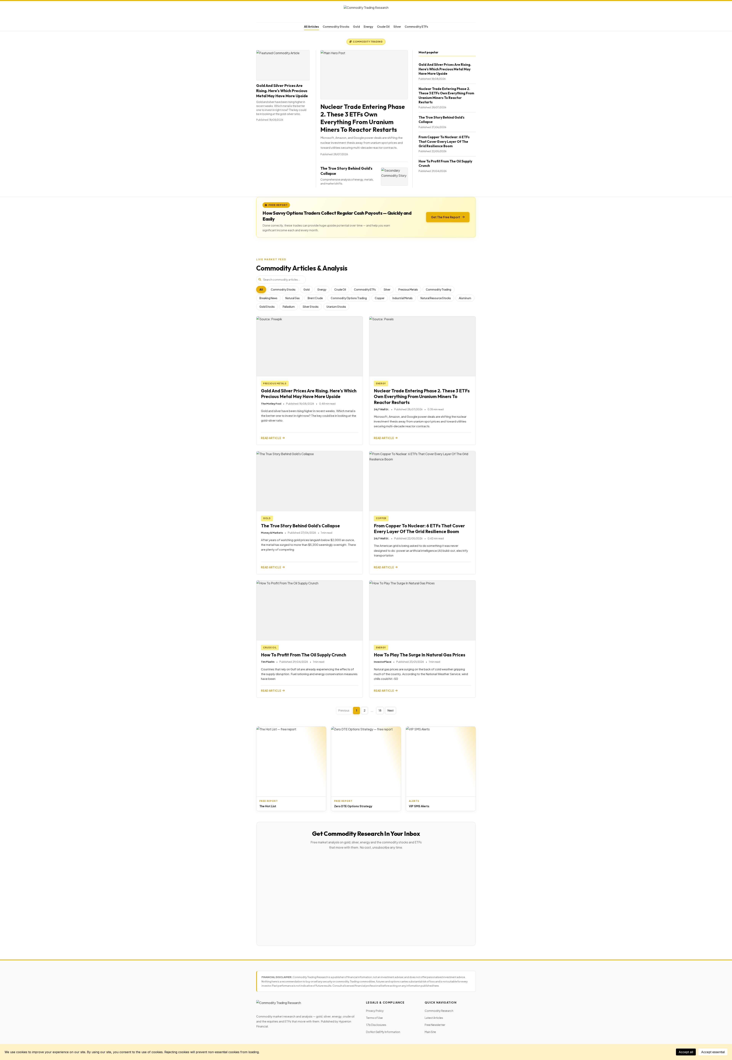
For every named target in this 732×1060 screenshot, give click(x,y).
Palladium (289, 306)
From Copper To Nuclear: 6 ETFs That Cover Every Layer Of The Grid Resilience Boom (444, 141)
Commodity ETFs (416, 26)
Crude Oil (383, 26)
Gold (356, 26)
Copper (379, 298)
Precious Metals (408, 289)
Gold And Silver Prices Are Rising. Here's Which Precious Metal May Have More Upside (282, 90)
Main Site (430, 1032)
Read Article (271, 438)
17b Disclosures (376, 1024)
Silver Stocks (311, 306)
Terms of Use (374, 1017)
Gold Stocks (267, 306)
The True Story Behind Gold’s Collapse (300, 525)
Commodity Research (439, 1010)
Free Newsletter (435, 1024)
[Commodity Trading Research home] (366, 12)
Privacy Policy (375, 1010)
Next (391, 710)
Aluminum (465, 298)
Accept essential (713, 1052)
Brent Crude (315, 298)
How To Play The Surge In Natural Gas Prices (419, 655)
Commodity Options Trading (349, 298)
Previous (343, 710)
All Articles (311, 26)
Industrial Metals (402, 298)
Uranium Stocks (336, 306)
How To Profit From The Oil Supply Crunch (303, 655)
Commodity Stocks (336, 26)
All (261, 289)
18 (380, 710)
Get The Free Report (445, 217)
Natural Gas (292, 298)
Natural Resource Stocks (436, 298)
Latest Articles (434, 1017)
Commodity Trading (438, 289)
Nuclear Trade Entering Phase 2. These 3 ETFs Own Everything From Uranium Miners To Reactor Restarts (362, 118)
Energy (368, 26)
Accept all (686, 1052)
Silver (397, 26)
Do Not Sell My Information (383, 1032)
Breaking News (268, 298)
